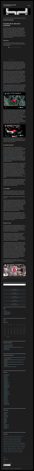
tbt (4, 423)
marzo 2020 (6, 399)
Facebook (5, 413)
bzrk (19, 436)
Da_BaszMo (6, 277)
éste (24, 249)
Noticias (5, 419)
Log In (4, 461)
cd (22, 436)
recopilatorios (22, 277)
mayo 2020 (6, 397)
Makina (10, 443)
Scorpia (5, 448)
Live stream (6, 416)
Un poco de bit (6, 348)
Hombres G (10, 82)
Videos (5, 451)
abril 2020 (6, 398)
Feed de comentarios (7, 313)
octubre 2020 (6, 392)
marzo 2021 (6, 389)
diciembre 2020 (6, 391)
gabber (19, 439)
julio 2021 (5, 388)
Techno (5, 450)
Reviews (5, 422)
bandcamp (17, 247)
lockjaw (19, 441)
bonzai (15, 436)
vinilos (12, 451)
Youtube (5, 428)
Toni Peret (10, 156)
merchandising (21, 443)
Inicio (4, 457)
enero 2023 (6, 381)
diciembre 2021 (6, 384)
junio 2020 (6, 396)
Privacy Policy (5, 459)
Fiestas (5, 414)
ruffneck (23, 446)
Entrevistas (6, 412)
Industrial (6, 441)
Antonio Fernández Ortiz (8, 357)
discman (9, 67)
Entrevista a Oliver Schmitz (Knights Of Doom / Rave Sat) (13, 347)
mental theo (15, 443)
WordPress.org (6, 314)
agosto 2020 (6, 395)
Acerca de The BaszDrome (7, 463)
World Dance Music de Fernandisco (9, 157)
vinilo (9, 451)
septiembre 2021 (7, 387)
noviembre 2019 (6, 404)
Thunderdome (6, 424)
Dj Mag (5, 439)
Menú (29, 5)
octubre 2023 (6, 375)
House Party (6, 415)
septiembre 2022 (7, 382)
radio (19, 277)
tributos (20, 450)
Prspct (5, 446)
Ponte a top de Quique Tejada (17, 156)
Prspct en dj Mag (7, 349)
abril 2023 (5, 379)
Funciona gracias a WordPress (18, 468)
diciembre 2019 (6, 403)
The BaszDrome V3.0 (9, 5)
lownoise (5, 443)
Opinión (13, 277)
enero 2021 (6, 390)
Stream (18, 448)
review (18, 446)
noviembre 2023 (7, 374)
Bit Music (11, 436)
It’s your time (20, 155)
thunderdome (11, 450)
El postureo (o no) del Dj (8, 346)
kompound (11, 441)
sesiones (10, 448)
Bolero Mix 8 (8, 45)
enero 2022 (6, 383)
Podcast (5, 421)
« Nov (8, 336)
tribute (16, 450)
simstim (14, 448)
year (16, 451)
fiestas (14, 439)
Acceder (5, 310)
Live (15, 441)
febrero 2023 (6, 380)
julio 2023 (5, 376)
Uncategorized (6, 427)
